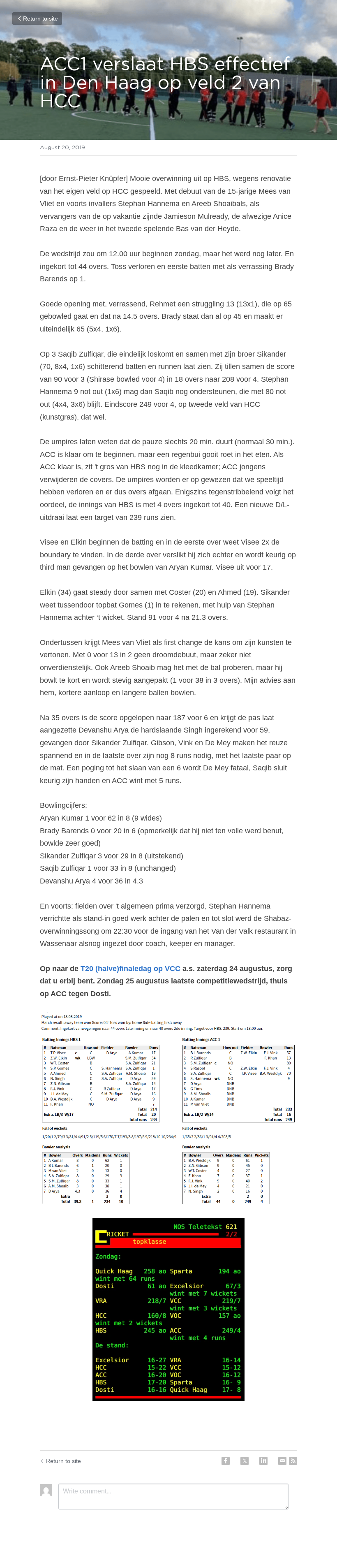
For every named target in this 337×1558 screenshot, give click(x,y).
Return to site (40, 18)
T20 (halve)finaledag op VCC (130, 968)
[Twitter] (244, 1461)
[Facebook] (226, 1461)
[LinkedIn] (263, 1461)
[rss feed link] (293, 1461)
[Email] (282, 1461)
